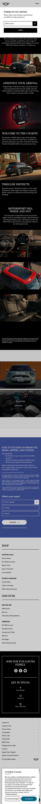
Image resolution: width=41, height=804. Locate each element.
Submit (20, 30)
